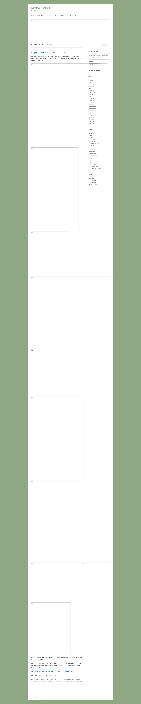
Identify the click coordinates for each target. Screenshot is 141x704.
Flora (48, 15)
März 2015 (91, 90)
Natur (62, 679)
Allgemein (91, 133)
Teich (92, 159)
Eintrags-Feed (92, 180)
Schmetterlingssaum (96, 168)
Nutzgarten (93, 162)
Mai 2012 (91, 123)
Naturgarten (92, 151)
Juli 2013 (91, 114)
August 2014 (92, 94)
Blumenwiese (94, 155)
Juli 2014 (91, 96)
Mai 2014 (91, 100)
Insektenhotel (94, 166)
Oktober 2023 (92, 80)
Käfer (55, 15)
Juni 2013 (91, 116)
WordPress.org (93, 184)
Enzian (36, 681)
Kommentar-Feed (93, 182)
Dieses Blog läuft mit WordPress (38, 697)
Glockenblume (70, 681)
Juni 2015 (91, 84)
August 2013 (92, 112)
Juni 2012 (91, 121)
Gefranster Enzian (51, 681)
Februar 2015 (92, 92)
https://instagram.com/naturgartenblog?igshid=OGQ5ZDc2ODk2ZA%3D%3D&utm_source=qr (56, 671)
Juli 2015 (91, 82)
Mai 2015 (91, 86)
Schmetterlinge (72, 15)
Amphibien (94, 139)
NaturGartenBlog (40, 7)
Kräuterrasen (94, 157)
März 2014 (91, 104)
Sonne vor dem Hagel (94, 63)
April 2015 (91, 88)
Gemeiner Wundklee (61, 681)
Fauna (91, 137)
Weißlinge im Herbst (94, 57)
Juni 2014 (91, 98)
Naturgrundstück (94, 161)
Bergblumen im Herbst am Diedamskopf (48, 52)
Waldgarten (93, 164)
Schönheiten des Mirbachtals (96, 65)
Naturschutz (93, 149)
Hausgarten (93, 153)
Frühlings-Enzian (42, 681)
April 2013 (91, 119)
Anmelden (91, 178)
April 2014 (91, 102)
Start (32, 15)
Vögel (92, 145)
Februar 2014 (92, 106)
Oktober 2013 (92, 108)
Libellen (62, 15)
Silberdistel (42, 683)
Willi (55, 679)
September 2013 (93, 110)
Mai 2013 (91, 117)
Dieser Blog (40, 15)
